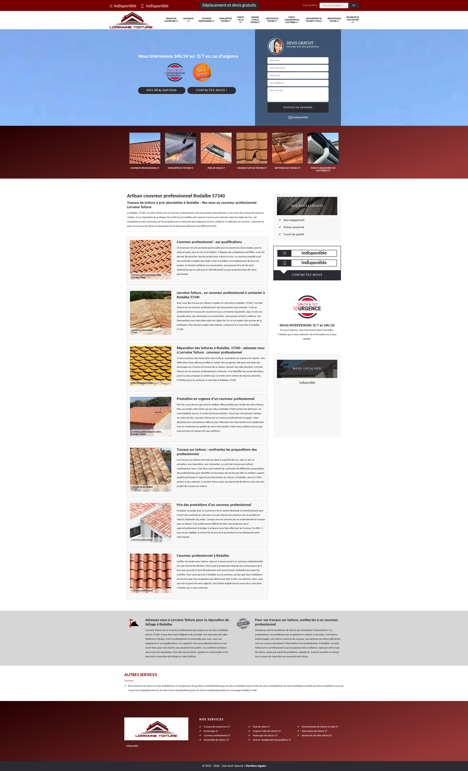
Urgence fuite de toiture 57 (255, 20)
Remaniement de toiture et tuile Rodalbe (149, 686)
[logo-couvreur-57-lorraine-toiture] (131, 20)
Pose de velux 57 (240, 20)
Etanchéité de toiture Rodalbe (316, 686)
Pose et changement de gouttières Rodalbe (192, 686)
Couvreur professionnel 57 (206, 20)
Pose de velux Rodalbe (290, 686)
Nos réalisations (162, 90)
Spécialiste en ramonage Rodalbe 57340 (236, 690)
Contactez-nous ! (211, 90)
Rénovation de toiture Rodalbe (200, 690)
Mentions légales (256, 766)
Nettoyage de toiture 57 (272, 20)
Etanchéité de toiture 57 (225, 20)
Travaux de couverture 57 (171, 20)
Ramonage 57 (188, 20)
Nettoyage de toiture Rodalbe (229, 686)
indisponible (125, 6)
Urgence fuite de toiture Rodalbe (262, 686)
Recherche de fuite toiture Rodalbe (166, 690)
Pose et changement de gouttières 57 (291, 20)
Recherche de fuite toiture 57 (353, 20)
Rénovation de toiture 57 (334, 20)
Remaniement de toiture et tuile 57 (314, 20)
